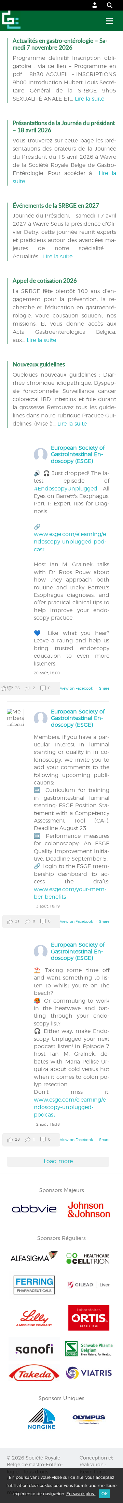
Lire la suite (89, 99)
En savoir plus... (81, 1494)
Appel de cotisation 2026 (45, 281)
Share (104, 688)
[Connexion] (95, 5)
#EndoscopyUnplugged (65, 488)
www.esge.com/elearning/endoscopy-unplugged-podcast (70, 542)
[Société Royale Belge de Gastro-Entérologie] (10, 21)
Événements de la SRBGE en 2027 (56, 206)
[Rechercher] (106, 5)
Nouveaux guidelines (39, 364)
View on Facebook (77, 688)
